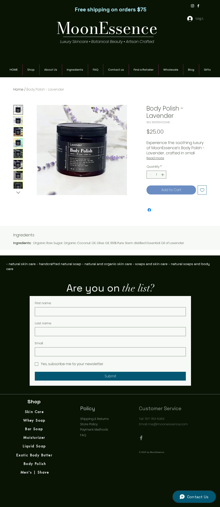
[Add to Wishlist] (202, 189)
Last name (43, 323)
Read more (155, 158)
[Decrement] (150, 174)
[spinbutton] (156, 174)
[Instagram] (192, 6)
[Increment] (163, 174)
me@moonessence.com (173, 424)
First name (43, 303)
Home (18, 89)
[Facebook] (198, 6)
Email (39, 343)
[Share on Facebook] (149, 210)
